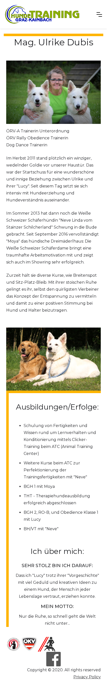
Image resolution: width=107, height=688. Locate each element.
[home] (42, 14)
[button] (99, 14)
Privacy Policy (87, 677)
